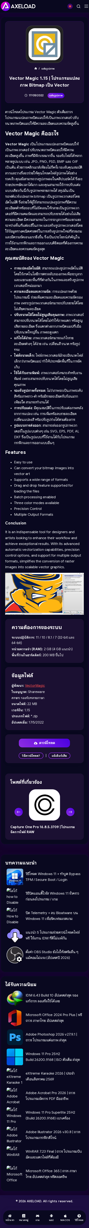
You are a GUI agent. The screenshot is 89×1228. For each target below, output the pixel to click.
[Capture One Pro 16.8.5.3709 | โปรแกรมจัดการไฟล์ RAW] (44, 804)
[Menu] (86, 6)
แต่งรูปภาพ (56, 95)
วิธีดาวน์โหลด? (31, 756)
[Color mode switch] (70, 6)
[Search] (78, 6)
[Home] (35, 68)
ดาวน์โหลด (47, 743)
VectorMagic (35, 686)
